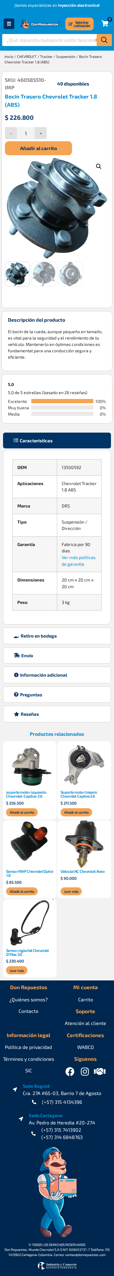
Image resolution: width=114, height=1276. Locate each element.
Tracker (46, 56)
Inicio (9, 56)
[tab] (57, 441)
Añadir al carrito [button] (22, 812)
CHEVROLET (26, 56)
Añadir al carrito (38, 148)
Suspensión (65, 56)
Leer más (71, 891)
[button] (98, 166)
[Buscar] (104, 40)
